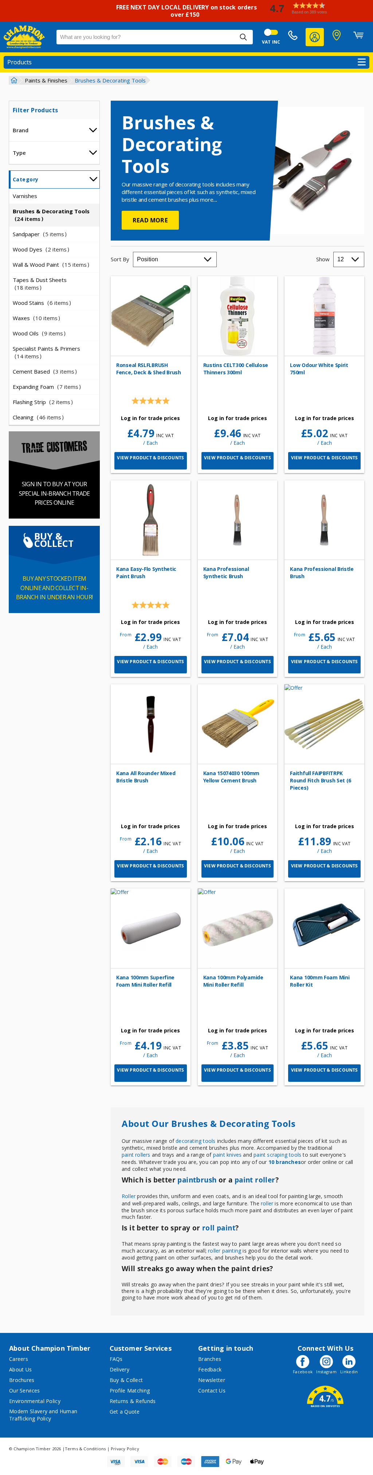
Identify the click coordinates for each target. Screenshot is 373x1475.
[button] (318, 8)
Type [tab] (19, 152)
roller (267, 1203)
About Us (20, 1369)
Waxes (35, 318)
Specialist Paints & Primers (46, 352)
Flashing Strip (41, 402)
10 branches (284, 1161)
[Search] (243, 37)
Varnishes (25, 196)
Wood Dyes (40, 249)
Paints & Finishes (46, 80)
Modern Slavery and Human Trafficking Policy (43, 1415)
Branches (209, 1358)
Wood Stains (40, 302)
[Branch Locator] (336, 37)
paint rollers (136, 1154)
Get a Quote (125, 1411)
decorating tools (195, 1140)
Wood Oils (38, 333)
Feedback (209, 1369)
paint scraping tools (277, 1154)
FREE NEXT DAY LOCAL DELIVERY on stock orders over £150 (186, 11)
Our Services (24, 1390)
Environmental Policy (34, 1401)
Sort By (120, 259)
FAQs (116, 1358)
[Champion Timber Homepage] (26, 37)
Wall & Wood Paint (50, 264)
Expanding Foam (45, 386)
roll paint (218, 1228)
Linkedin (349, 1371)
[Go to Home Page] (13, 80)
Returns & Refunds (133, 1401)
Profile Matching (130, 1390)
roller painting (224, 1250)
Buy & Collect (126, 1380)
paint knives (227, 1154)
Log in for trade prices (150, 418)
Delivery (119, 1369)
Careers (18, 1358)
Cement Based (43, 371)
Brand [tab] (20, 130)
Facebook (303, 1371)
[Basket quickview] (358, 37)
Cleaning (37, 417)
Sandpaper (38, 234)
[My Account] (315, 37)
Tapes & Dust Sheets (40, 283)
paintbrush (196, 1180)
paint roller (255, 1180)
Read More (150, 220)
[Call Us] (293, 37)
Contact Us (211, 1390)
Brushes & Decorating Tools (51, 214)
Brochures (22, 1380)
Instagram (326, 1371)
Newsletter (211, 1380)
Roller (129, 1196)
